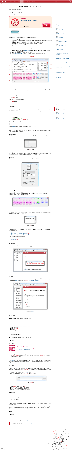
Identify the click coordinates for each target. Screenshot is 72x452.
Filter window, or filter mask (60, 29)
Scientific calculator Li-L (60, 105)
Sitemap (56, 1)
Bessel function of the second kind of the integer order (20, 234)
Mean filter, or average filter (60, 25)
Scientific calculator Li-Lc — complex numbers (61, 114)
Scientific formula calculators (61, 81)
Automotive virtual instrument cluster (62, 85)
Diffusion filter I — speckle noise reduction (63, 92)
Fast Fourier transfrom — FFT (61, 45)
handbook (11, 279)
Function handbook (59, 49)
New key (27, 372)
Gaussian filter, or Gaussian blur (61, 41)
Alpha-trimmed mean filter (60, 33)
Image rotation (58, 14)
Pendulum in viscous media (60, 21)
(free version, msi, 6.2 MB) (37, 348)
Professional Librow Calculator (29, 20)
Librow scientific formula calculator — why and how (21, 14)
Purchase (12, 360)
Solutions (14, 1)
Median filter (58, 10)
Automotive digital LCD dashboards (62, 101)
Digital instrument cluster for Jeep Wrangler (63, 89)
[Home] (4, 1)
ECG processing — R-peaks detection (62, 58)
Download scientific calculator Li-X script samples (19, 123)
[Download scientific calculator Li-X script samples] (9, 124)
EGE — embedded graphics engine (62, 62)
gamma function (27, 50)
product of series (14, 239)
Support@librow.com (28, 420)
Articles (22, 1)
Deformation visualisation (60, 17)
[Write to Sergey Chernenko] (13, 424)
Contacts (28, 1)
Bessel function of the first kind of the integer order (20, 233)
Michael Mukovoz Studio (7, 449)
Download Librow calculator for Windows (26, 348)
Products (10, 1)
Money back (23, 408)
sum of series (13, 238)
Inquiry (25, 1)
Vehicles (18, 1)
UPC (34, 394)
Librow (67, 448)
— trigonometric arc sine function (32, 280)
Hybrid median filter (59, 37)
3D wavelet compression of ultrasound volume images (60, 72)
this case (13, 126)
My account (33, 1)
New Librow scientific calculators (24, 349)
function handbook (18, 53)
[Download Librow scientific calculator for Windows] (12, 351)
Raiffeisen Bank (32, 395)
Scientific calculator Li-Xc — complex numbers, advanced (61, 119)
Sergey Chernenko (29, 423)
